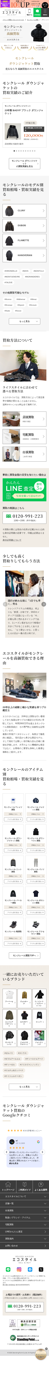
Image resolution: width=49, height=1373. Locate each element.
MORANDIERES (33, 277)
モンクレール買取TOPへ (24, 955)
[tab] (14, 151)
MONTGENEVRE (13, 277)
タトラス (23, 1053)
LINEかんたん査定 (13, 1231)
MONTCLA (39, 271)
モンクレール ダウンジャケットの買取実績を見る (24, 163)
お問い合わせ (11, 1246)
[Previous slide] (5, 604)
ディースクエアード (35, 1059)
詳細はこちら (13, 814)
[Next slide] (43, 604)
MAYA (26, 271)
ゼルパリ (9, 1053)
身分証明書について (12, 540)
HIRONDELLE (11, 271)
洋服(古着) (31, 123)
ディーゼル (10, 1065)
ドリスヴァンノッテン (30, 1065)
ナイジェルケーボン (14, 1076)
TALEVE (9, 282)
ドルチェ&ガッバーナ (14, 1070)
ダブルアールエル (13, 1059)
